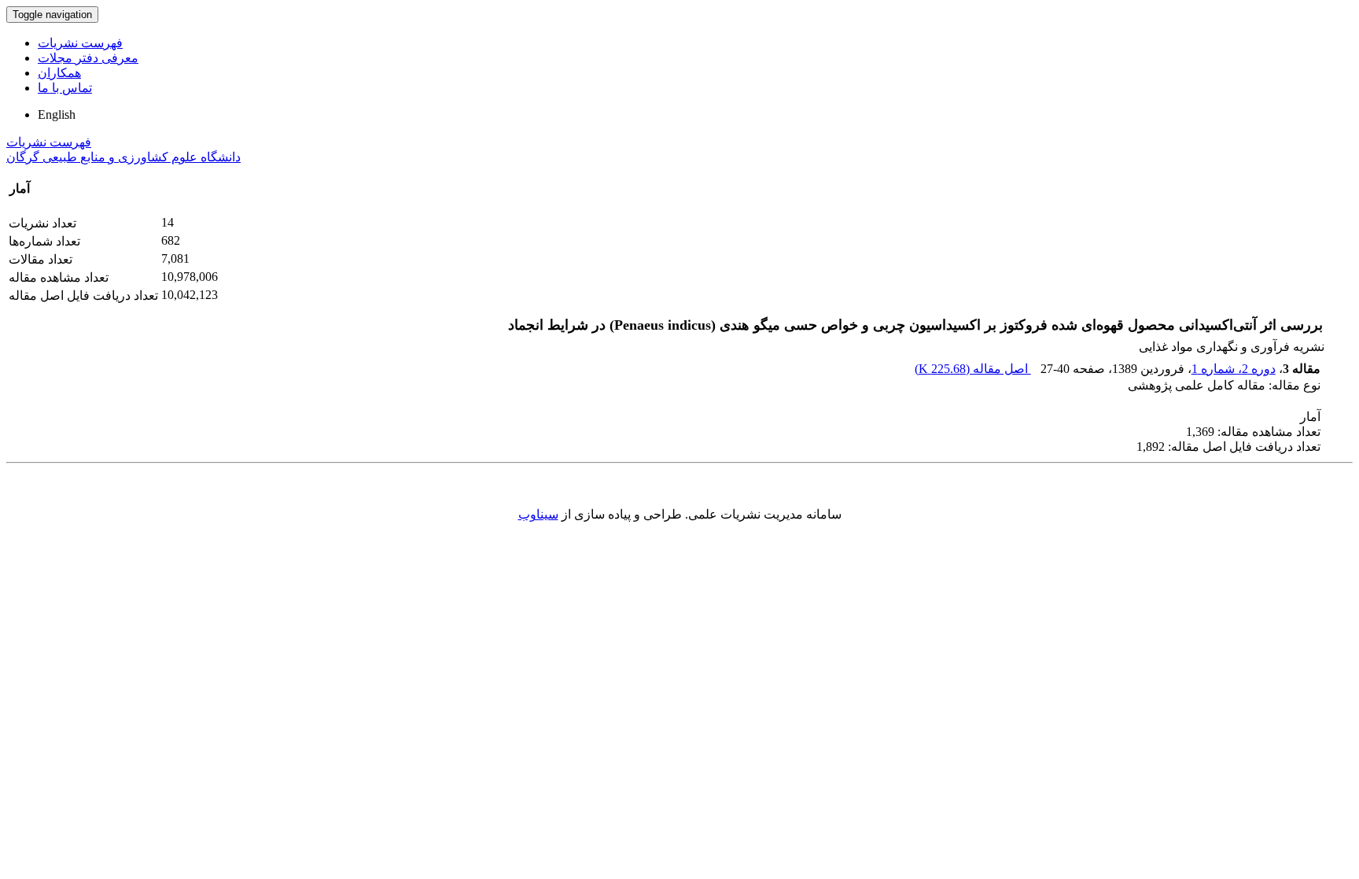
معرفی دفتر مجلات (88, 58)
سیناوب (538, 514)
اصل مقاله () (973, 368)
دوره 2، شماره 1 (1233, 368)
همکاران (59, 72)
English (57, 114)
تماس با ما (65, 87)
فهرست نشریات (80, 43)
